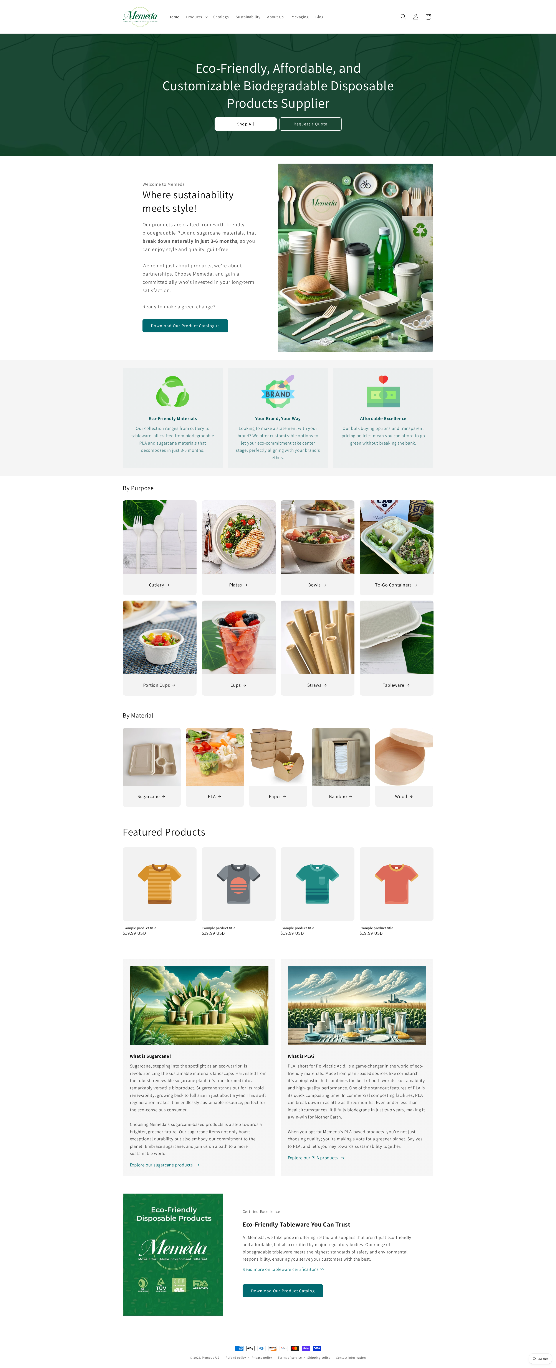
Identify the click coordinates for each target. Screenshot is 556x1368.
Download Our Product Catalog (283, 1290)
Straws (314, 685)
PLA (212, 796)
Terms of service (290, 1357)
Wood (401, 796)
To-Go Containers (393, 585)
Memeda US (210, 1357)
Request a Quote (311, 124)
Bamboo (338, 796)
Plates (235, 585)
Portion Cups (156, 685)
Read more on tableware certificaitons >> (283, 1269)
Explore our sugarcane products (161, 1165)
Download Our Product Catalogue (185, 326)
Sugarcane (148, 796)
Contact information (351, 1357)
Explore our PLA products (313, 1158)
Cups (235, 685)
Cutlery (156, 585)
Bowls (314, 585)
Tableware (393, 685)
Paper (275, 796)
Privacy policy (262, 1357)
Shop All (245, 124)
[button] (196, 17)
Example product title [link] (139, 928)
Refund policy (236, 1357)
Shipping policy (318, 1357)
